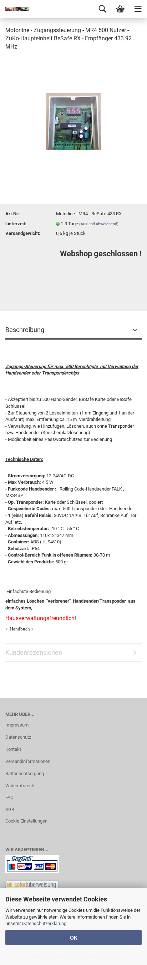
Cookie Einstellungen (26, 821)
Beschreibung (24, 329)
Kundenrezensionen (33, 652)
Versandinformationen (27, 761)
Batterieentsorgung (24, 773)
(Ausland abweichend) (98, 224)
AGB (9, 809)
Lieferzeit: (15, 223)
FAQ (9, 797)
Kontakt (13, 749)
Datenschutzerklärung (44, 923)
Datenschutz (18, 737)
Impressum (17, 725)
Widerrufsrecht (20, 785)
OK (73, 937)
